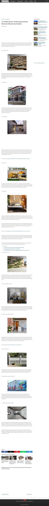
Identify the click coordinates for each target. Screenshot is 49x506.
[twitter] (11, 452)
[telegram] (29, 452)
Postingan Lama (29, 494)
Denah (35, 1)
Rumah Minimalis (20, 1)
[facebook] (4, 452)
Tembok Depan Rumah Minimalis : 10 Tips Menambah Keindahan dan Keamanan (17, 158)
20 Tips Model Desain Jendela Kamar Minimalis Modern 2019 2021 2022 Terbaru (17, 231)
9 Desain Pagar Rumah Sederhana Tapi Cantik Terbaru (13, 344)
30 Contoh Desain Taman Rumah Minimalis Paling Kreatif (42, 32)
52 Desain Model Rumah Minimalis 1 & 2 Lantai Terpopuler (41, 43)
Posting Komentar (4, 26)
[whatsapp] (23, 452)
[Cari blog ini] (47, 1)
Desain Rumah (13, 1)
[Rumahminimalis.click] (5, 1)
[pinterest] (17, 452)
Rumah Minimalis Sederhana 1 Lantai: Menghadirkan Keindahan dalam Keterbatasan (16, 250)
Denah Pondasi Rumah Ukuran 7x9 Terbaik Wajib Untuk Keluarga (14, 247)
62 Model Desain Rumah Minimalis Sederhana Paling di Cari (42, 22)
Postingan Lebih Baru (5, 494)
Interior (26, 1)
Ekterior (30, 1)
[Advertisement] (24, 10)
